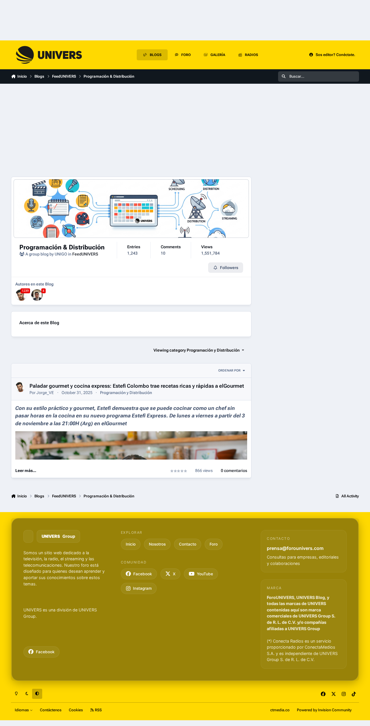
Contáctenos (51, 710)
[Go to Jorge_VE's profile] (21, 295)
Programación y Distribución (126, 392)
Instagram (142, 588)
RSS (98, 710)
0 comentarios (234, 470)
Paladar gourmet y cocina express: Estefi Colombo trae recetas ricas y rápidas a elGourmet (136, 386)
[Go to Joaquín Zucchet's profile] (37, 295)
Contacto (187, 544)
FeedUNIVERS (85, 254)
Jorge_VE (45, 392)
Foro (214, 544)
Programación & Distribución (62, 247)
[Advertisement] (131, 130)
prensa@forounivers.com (295, 548)
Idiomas (22, 710)
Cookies (76, 710)
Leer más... (25, 470)
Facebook (45, 652)
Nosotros (157, 544)
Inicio (131, 544)
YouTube (205, 574)
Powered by (324, 710)
